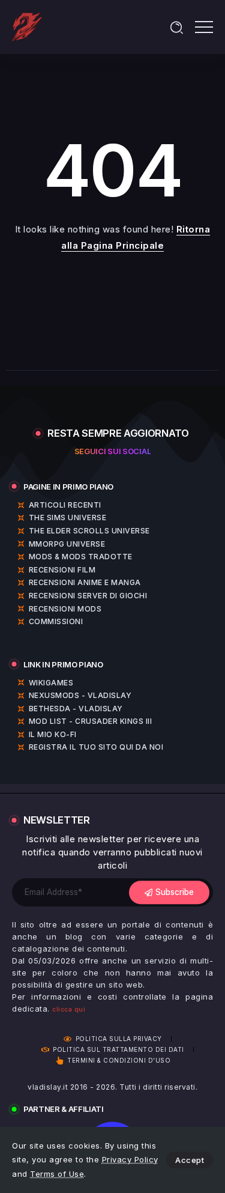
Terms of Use (57, 1174)
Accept (189, 1160)
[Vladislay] (27, 26)
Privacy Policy (130, 1159)
